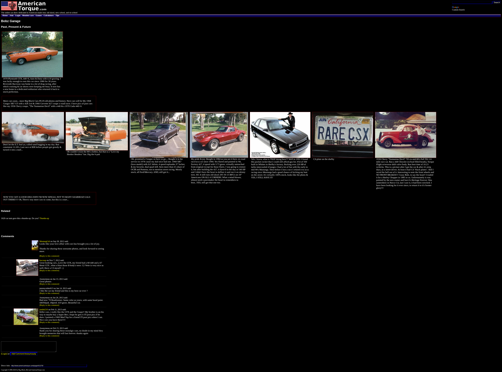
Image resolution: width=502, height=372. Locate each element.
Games (39, 15)
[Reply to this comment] (49, 256)
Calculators (49, 15)
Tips (57, 15)
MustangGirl (44, 241)
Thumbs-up (44, 218)
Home (5, 15)
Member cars (28, 15)
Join (11, 15)
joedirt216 (43, 309)
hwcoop (42, 260)
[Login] (4, 354)
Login (17, 15)
